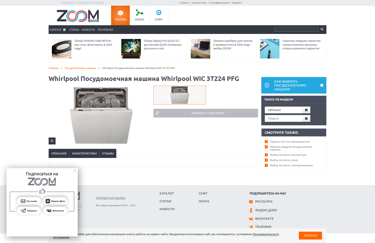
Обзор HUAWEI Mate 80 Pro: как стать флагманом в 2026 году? (93, 44)
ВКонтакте (264, 218)
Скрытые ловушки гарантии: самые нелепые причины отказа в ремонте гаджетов (302, 44)
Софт (159, 19)
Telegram (263, 226)
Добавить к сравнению (207, 113)
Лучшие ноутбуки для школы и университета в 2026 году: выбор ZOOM (233, 44)
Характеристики (84, 153)
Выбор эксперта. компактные (288, 154)
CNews (184, 2)
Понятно (310, 235)
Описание (59, 153)
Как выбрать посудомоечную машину (290, 85)
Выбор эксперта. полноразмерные (291, 165)
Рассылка (264, 201)
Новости (88, 29)
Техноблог (105, 29)
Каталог (56, 29)
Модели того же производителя (290, 141)
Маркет (237, 2)
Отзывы (108, 153)
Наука (139, 19)
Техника (120, 19)
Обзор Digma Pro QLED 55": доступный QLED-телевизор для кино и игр (162, 44)
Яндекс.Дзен (266, 210)
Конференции (219, 2)
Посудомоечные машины (80, 68)
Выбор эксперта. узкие (284, 160)
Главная (53, 68)
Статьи (74, 29)
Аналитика (199, 2)
